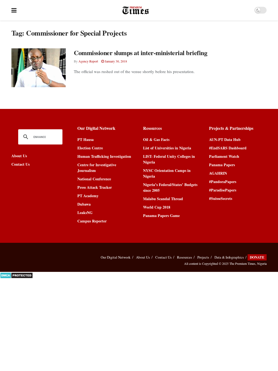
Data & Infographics (229, 257)
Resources (184, 257)
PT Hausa (85, 139)
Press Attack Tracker (94, 187)
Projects (203, 257)
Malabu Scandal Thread (163, 199)
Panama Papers (222, 165)
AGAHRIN (218, 173)
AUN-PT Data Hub (225, 139)
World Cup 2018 (156, 207)
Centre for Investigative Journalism (96, 167)
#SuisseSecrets (220, 198)
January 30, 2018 (115, 61)
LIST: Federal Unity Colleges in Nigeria (169, 159)
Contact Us (20, 164)
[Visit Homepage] (135, 10)
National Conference (94, 179)
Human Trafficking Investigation (104, 156)
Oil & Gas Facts (156, 139)
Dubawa (84, 204)
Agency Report (88, 61)
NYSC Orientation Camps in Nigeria (167, 173)
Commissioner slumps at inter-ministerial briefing (140, 52)
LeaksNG (85, 212)
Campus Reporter (92, 221)
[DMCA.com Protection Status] (16, 274)
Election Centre (90, 148)
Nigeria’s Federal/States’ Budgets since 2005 (170, 187)
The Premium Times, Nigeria (248, 263)
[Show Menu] (14, 10)
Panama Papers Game (161, 215)
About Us (19, 156)
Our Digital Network (116, 257)
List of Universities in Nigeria (167, 148)
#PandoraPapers (222, 181)
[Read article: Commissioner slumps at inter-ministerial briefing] (38, 67)
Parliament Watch (224, 156)
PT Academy (88, 196)
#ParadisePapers (222, 190)
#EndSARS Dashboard (228, 148)
